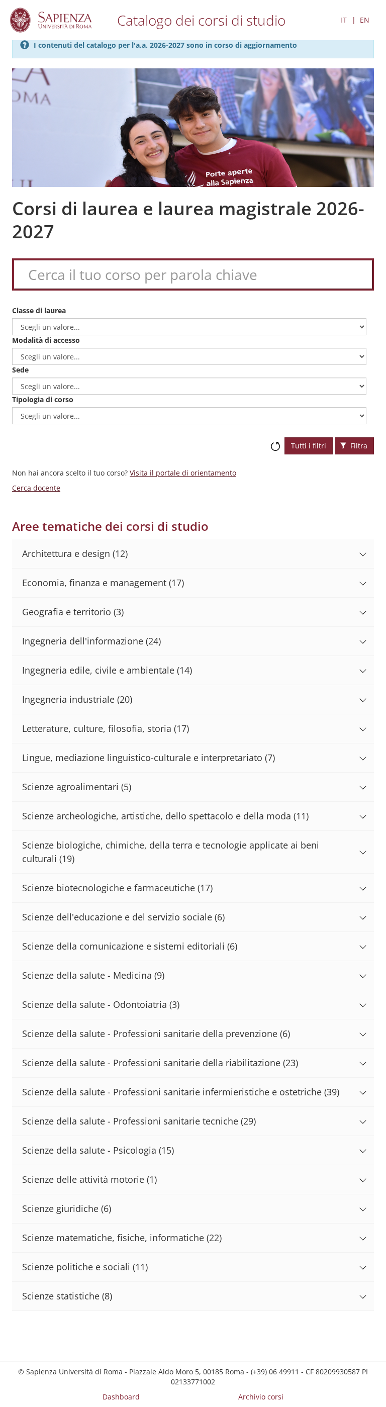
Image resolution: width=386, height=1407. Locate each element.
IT (344, 20)
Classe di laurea (39, 310)
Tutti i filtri (308, 445)
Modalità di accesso (46, 340)
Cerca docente (36, 488)
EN (364, 20)
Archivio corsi (260, 1396)
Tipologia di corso (42, 399)
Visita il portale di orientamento (183, 473)
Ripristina (275, 441)
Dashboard (121, 1396)
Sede (20, 369)
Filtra (357, 445)
